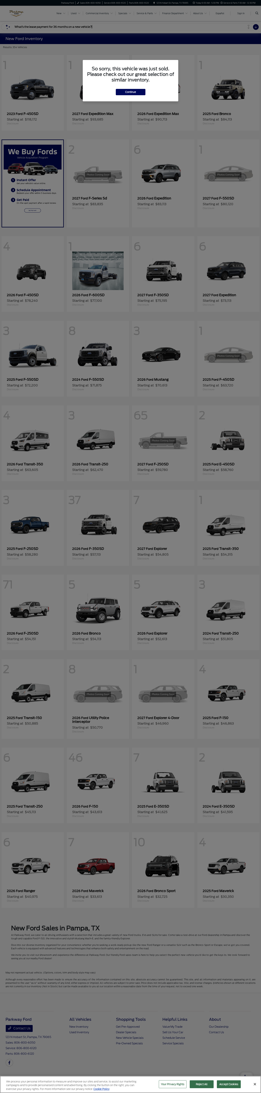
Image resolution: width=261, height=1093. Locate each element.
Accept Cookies (228, 1084)
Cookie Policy (101, 1089)
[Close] (255, 1084)
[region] (130, 1084)
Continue (130, 92)
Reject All (202, 1084)
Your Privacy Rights (172, 1084)
